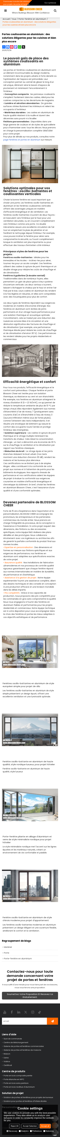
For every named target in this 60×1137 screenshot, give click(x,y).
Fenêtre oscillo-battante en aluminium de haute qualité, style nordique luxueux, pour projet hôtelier (29, 763)
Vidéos (7, 1061)
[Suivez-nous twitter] (25, 1012)
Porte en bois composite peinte (18, 1075)
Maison (7, 1053)
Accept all (45, 1126)
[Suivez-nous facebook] (12, 1012)
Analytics (25, 1131)
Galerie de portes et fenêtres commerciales (24, 1046)
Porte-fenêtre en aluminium (32, 19)
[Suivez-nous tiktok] (39, 1012)
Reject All (14, 1126)
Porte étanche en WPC (14, 1079)
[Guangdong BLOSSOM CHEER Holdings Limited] (31, 9)
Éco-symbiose (50, 3)
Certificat (8, 1065)
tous (14, 19)
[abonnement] (52, 1021)
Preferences (37, 1131)
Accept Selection (30, 1126)
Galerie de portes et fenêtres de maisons (22, 1050)
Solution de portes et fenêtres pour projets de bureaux (28, 1097)
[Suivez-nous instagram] (32, 1012)
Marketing (50, 1131)
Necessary (13, 1131)
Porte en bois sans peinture (16, 1083)
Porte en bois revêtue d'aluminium (19, 1087)
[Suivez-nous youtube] (5, 1012)
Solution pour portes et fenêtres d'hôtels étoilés (25, 1101)
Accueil (6, 19)
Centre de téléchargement (16, 1042)
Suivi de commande (13, 1038)
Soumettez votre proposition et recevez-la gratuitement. (30, 996)
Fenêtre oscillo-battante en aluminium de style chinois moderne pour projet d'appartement (27, 919)
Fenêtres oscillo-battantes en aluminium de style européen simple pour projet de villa (28, 685)
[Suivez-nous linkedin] (18, 1012)
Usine (6, 1057)
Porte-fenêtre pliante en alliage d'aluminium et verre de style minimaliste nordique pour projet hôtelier (27, 839)
